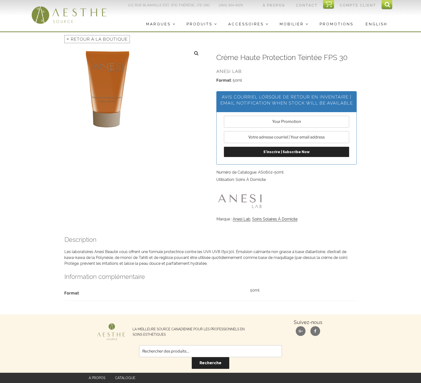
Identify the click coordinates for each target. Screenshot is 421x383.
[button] (196, 53)
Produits (199, 24)
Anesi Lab (241, 219)
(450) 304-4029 (231, 5)
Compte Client (358, 5)
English (376, 24)
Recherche (210, 363)
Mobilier (292, 24)
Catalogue (125, 378)
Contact (307, 5)
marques (158, 24)
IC (330, 4)
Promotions (337, 24)
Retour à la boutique (97, 39)
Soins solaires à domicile (274, 219)
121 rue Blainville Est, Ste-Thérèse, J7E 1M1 (169, 5)
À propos (274, 5)
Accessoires (246, 24)
